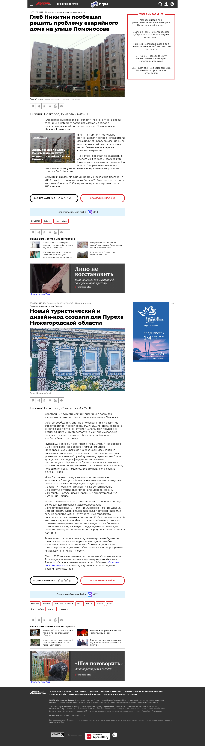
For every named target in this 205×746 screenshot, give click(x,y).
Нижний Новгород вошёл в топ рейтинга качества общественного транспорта (151, 46)
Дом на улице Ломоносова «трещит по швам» (102, 253)
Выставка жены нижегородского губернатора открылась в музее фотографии (151, 34)
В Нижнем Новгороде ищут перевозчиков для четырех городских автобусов (151, 58)
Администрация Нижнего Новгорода (62, 99)
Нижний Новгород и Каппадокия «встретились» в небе (105, 631)
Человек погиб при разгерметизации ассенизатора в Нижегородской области (151, 22)
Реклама (94, 691)
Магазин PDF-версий (111, 691)
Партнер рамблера (75, 735)
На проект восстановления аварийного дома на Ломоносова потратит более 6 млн (106, 245)
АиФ (49, 393)
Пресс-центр (80, 691)
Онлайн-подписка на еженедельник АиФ (143, 691)
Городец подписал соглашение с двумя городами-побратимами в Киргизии (105, 642)
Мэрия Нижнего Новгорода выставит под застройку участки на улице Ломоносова (58, 245)
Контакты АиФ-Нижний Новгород (85, 694)
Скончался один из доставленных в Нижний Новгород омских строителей (151, 70)
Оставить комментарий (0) (102, 198)
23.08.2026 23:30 (37, 303)
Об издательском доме (60, 691)
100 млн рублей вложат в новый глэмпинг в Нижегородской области (58, 632)
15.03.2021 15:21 (36, 12)
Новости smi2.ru (40, 294)
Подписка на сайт (57, 694)
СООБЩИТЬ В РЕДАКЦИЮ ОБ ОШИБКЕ (120, 694)
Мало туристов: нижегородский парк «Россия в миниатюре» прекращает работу (58, 642)
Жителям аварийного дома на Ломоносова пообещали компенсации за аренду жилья (57, 254)
